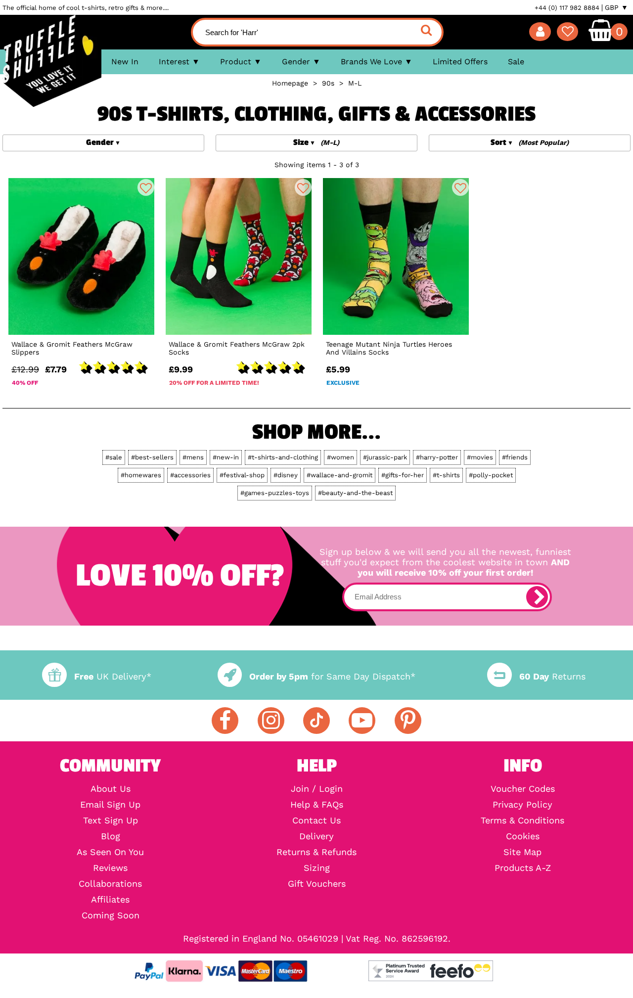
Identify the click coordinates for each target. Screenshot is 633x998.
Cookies (523, 836)
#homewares (141, 475)
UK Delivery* (112, 676)
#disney (285, 475)
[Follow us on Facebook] (225, 720)
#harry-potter (437, 457)
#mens (193, 457)
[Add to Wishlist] (145, 187)
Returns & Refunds (316, 852)
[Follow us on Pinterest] (408, 720)
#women (340, 457)
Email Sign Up (110, 804)
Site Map (522, 852)
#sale (113, 457)
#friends (515, 457)
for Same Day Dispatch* (332, 676)
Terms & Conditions (522, 820)
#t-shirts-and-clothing (283, 457)
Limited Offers (460, 61)
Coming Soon (110, 915)
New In (124, 61)
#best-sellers (152, 457)
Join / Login (317, 788)
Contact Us (316, 820)
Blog (110, 836)
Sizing (317, 867)
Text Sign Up (110, 820)
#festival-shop (242, 475)
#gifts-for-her (402, 475)
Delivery (316, 836)
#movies (480, 457)
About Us (110, 788)
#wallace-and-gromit (339, 475)
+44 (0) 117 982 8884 (567, 7)
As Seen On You (110, 852)
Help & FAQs (316, 804)
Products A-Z (523, 867)
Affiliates (110, 899)
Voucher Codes (523, 788)
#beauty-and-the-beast (355, 493)
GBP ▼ (616, 7)
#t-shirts (446, 475)
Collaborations (110, 883)
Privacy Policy (522, 804)
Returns (552, 676)
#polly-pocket (491, 475)
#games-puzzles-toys (274, 493)
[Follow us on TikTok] (316, 720)
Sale (516, 61)
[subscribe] (537, 597)
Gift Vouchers (317, 883)
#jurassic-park (385, 457)
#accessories (190, 475)
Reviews (110, 867)
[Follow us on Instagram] (271, 720)
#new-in (226, 457)
